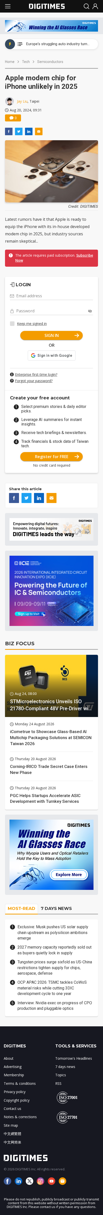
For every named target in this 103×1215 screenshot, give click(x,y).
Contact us (12, 1108)
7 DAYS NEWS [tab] (56, 908)
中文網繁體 (12, 1133)
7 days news (65, 1066)
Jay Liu (22, 101)
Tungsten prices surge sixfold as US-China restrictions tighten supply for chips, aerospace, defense (55, 968)
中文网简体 (12, 1142)
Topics (60, 1075)
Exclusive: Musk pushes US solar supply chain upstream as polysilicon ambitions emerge (53, 932)
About (9, 1058)
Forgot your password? (33, 380)
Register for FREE (51, 456)
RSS (58, 1083)
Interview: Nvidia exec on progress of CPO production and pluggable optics (55, 1005)
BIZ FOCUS (19, 643)
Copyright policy (17, 1100)
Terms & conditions (20, 1083)
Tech (26, 62)
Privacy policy (15, 1091)
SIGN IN (51, 335)
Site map (11, 1125)
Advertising (13, 1066)
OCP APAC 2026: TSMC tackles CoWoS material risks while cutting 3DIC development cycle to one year (52, 988)
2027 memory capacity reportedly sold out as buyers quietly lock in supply (55, 950)
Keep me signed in (32, 323)
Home (9, 62)
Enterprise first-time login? (36, 374)
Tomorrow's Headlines (73, 1058)
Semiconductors (50, 62)
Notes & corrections (20, 1116)
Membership (14, 1075)
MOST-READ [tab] (21, 908)
